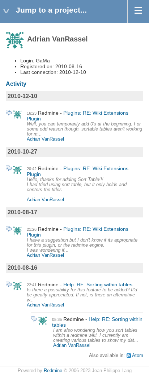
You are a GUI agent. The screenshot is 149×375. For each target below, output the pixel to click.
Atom (137, 355)
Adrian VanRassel (45, 139)
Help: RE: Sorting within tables (97, 284)
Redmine (53, 370)
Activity (16, 84)
